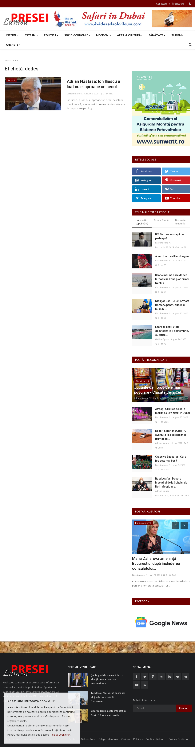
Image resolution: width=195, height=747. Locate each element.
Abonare (184, 708)
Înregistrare (178, 3)
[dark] (190, 3)
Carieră (125, 739)
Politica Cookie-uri (179, 739)
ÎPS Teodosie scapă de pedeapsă (169, 236)
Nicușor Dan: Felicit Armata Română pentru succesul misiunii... (172, 304)
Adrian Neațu (141, 398)
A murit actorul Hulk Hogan (172, 256)
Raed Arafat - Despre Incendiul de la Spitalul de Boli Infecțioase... (171, 482)
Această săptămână (142, 221)
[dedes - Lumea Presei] (26, 18)
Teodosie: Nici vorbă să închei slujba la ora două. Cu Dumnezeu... (108, 697)
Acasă (7, 60)
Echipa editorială (108, 739)
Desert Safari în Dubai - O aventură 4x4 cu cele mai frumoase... (170, 434)
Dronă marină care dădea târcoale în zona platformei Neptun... (172, 279)
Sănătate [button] (156, 35)
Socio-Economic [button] (76, 35)
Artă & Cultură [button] (129, 35)
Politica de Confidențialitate (149, 739)
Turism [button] (176, 35)
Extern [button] (30, 35)
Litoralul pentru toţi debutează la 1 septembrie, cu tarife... (172, 330)
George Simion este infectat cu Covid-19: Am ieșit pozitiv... (108, 713)
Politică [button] (50, 35)
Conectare (161, 3)
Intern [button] (11, 35)
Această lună (161, 220)
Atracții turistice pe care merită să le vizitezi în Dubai (172, 410)
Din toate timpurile (180, 221)
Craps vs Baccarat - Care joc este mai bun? (170, 458)
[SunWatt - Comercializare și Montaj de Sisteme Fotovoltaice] (161, 108)
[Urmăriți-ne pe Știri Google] (161, 622)
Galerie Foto (88, 739)
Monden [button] (102, 35)
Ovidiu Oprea (162, 339)
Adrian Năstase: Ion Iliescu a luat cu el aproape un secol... (93, 84)
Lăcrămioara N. (75, 93)
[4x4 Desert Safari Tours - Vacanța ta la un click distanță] (123, 18)
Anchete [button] (12, 44)
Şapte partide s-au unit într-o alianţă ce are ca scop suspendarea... (107, 679)
